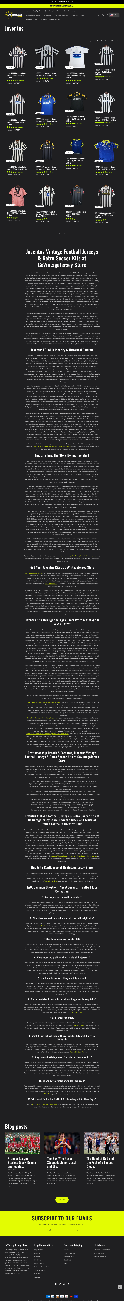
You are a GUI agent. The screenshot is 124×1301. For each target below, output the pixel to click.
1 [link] (54, 233)
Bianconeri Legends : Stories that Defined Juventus (78, 556)
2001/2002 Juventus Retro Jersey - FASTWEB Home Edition (105, 215)
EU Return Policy (99, 1253)
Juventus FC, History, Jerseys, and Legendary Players (52, 446)
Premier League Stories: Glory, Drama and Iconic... (22, 1162)
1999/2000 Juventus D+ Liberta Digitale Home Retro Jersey (47, 734)
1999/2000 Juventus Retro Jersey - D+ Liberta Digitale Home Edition (46, 214)
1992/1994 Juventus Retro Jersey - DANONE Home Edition (105, 72)
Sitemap (37, 1277)
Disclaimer (37, 1260)
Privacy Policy (39, 1263)
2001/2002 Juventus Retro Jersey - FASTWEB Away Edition (76, 214)
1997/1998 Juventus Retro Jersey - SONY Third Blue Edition (75, 160)
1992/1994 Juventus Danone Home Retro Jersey (44, 702)
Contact (37, 1256)
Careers (37, 1274)
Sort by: (89, 41)
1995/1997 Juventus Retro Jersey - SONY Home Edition (105, 119)
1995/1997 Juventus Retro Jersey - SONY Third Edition (46, 168)
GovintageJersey (33, 1300)
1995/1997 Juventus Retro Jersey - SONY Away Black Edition (75, 119)
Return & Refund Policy (78, 1052)
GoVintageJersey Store (33, 573)
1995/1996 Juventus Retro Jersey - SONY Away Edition (46, 120)
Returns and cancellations (102, 1250)
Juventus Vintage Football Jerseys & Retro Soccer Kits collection (73, 856)
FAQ (65, 1263)
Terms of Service (40, 1270)
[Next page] (70, 233)
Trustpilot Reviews (51, 881)
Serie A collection (51, 583)
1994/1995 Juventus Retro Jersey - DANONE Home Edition (16, 122)
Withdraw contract (99, 1256)
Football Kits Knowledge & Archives (44, 1104)
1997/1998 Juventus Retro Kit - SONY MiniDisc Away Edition (16, 213)
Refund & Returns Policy (42, 1267)
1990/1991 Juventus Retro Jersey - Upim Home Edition (46, 74)
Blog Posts (48, 1094)
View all (62, 1200)
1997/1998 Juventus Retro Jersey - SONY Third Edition (105, 168)
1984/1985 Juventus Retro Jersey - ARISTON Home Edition (16, 75)
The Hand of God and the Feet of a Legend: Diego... (100, 1162)
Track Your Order (78, 1025)
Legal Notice (38, 1250)
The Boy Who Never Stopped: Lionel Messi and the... (61, 1162)
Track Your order (69, 1253)
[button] (37, 11)
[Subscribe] (77, 1230)
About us (37, 1253)
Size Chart (41, 926)
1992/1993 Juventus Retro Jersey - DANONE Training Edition (75, 75)
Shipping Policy (76, 1012)
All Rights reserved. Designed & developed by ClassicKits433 (52, 1300)
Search (66, 1250)
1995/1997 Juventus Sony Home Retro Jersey (43, 718)
